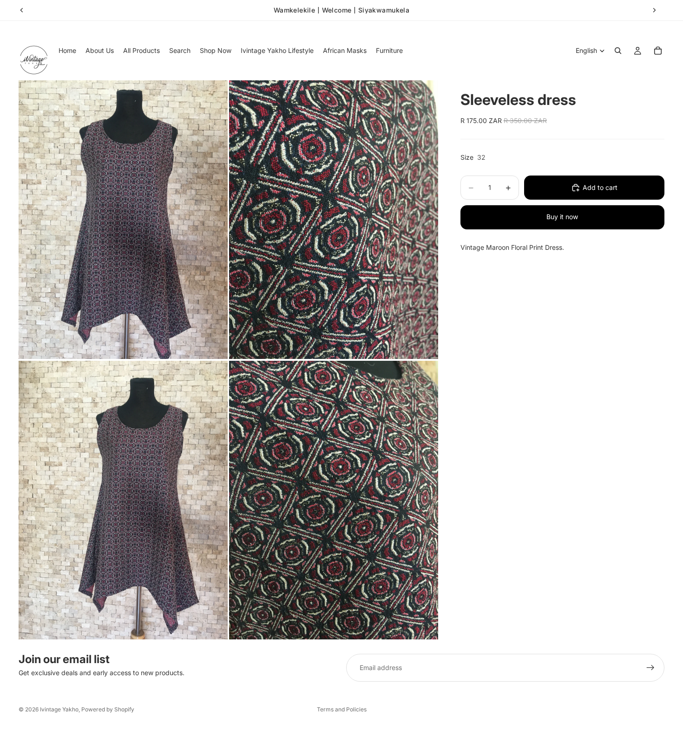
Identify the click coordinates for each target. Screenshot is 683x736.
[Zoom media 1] (123, 219)
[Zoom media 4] (333, 500)
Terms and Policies (342, 709)
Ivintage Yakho (59, 709)
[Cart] (658, 50)
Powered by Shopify (107, 709)
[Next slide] (654, 10)
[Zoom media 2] (333, 219)
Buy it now (562, 217)
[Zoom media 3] (123, 500)
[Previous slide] (22, 10)
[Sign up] (650, 667)
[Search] (618, 50)
